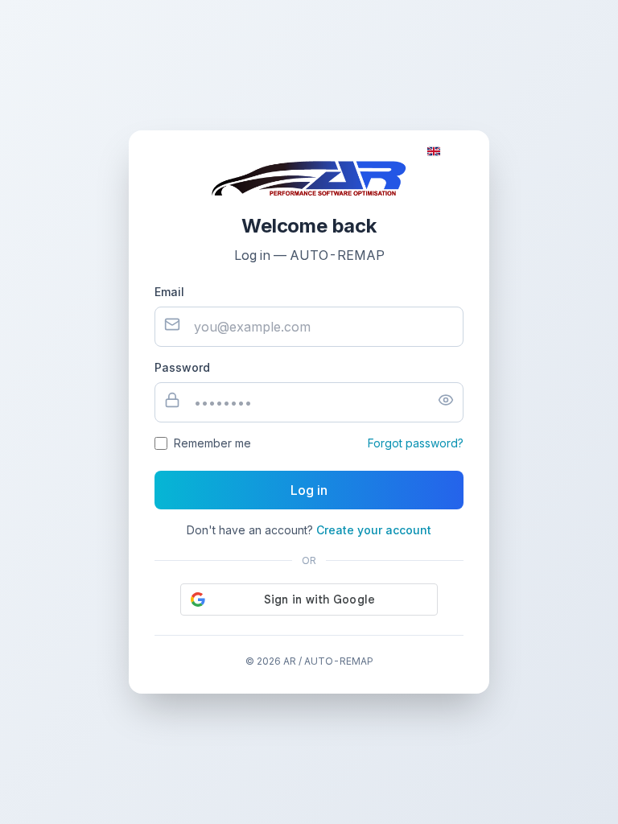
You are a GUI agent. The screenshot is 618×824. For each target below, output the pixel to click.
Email (169, 292)
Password (182, 367)
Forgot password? (416, 443)
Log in (309, 490)
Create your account (373, 530)
